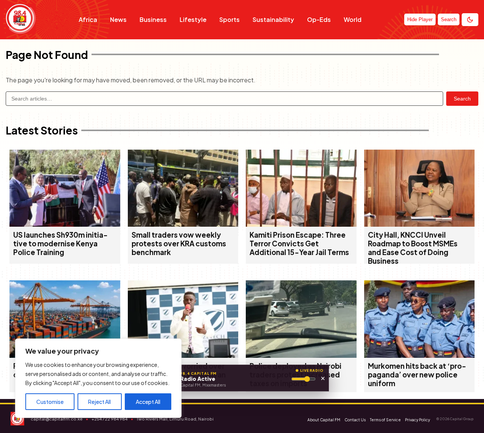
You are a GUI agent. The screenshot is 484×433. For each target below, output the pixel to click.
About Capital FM (323, 420)
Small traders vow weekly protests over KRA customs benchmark (179, 243)
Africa (88, 19)
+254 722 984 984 (109, 418)
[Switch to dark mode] (470, 19)
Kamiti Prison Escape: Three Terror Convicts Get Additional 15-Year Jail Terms (299, 243)
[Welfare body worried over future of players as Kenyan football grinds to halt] (183, 355)
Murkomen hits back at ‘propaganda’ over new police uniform (417, 375)
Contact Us (355, 420)
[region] (98, 378)
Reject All (99, 401)
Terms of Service (385, 420)
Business (153, 19)
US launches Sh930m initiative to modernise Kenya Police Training (60, 243)
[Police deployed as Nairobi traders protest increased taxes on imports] (301, 355)
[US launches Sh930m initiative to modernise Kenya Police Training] (64, 224)
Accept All (148, 401)
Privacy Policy (417, 420)
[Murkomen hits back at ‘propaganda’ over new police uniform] (419, 355)
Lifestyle (193, 19)
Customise (50, 401)
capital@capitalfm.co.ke (56, 418)
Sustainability (273, 19)
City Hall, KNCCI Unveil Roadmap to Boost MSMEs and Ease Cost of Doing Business (413, 247)
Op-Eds (319, 19)
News (118, 19)
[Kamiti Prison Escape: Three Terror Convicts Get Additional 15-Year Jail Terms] (301, 224)
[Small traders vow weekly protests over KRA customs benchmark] (183, 224)
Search (462, 99)
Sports (229, 19)
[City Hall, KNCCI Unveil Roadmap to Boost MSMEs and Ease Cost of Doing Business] (419, 224)
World (352, 19)
